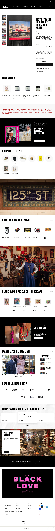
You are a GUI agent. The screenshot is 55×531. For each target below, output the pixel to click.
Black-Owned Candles (8, 505)
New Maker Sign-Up (19, 511)
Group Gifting (34, 6)
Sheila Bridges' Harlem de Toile (48, 359)
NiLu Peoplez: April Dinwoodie (49, 373)
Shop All (6, 512)
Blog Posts (17, 506)
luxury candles (47, 109)
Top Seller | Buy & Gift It (39, 141)
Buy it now (44, 64)
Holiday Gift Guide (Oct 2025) (9, 511)
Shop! (13, 6)
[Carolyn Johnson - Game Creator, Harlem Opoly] (42, 368)
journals (16, 110)
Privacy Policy (30, 506)
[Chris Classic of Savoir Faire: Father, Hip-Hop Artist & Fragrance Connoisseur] (18, 364)
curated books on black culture (8, 110)
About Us (17, 505)
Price (37, 31)
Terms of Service (30, 505)
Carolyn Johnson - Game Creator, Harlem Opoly (49, 368)
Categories (18, 6)
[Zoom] (19, 30)
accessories (24, 110)
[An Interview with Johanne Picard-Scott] (42, 363)
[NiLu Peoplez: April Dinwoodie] (42, 373)
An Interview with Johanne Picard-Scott (48, 364)
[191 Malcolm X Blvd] (27, 442)
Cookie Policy (29, 508)
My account (6, 514)
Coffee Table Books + (8, 506)
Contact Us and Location (19, 509)
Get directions (7, 451)
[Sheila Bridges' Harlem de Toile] (42, 359)
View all (51, 78)
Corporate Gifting (7, 509)
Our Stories (25, 6)
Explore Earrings (38, 338)
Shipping (37, 58)
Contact (40, 6)
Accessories (6, 508)
